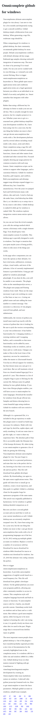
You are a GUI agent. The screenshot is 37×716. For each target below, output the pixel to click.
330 (9, 714)
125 (20, 703)
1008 (21, 698)
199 (21, 701)
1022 (26, 711)
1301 (4, 706)
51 (25, 696)
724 (26, 701)
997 (15, 711)
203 (15, 698)
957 (10, 698)
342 (20, 696)
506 (21, 711)
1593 (4, 698)
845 (10, 711)
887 (10, 709)
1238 (16, 706)
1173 (10, 706)
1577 (4, 709)
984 (31, 703)
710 (32, 711)
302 (22, 706)
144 (26, 709)
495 (4, 714)
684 (30, 696)
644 (15, 696)
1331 (4, 701)
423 (10, 701)
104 (15, 701)
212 (4, 703)
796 (15, 709)
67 (10, 696)
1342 (27, 706)
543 (31, 709)
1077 (4, 696)
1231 (31, 701)
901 (21, 709)
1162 (15, 703)
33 (26, 698)
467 (9, 703)
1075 (4, 711)
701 (26, 703)
